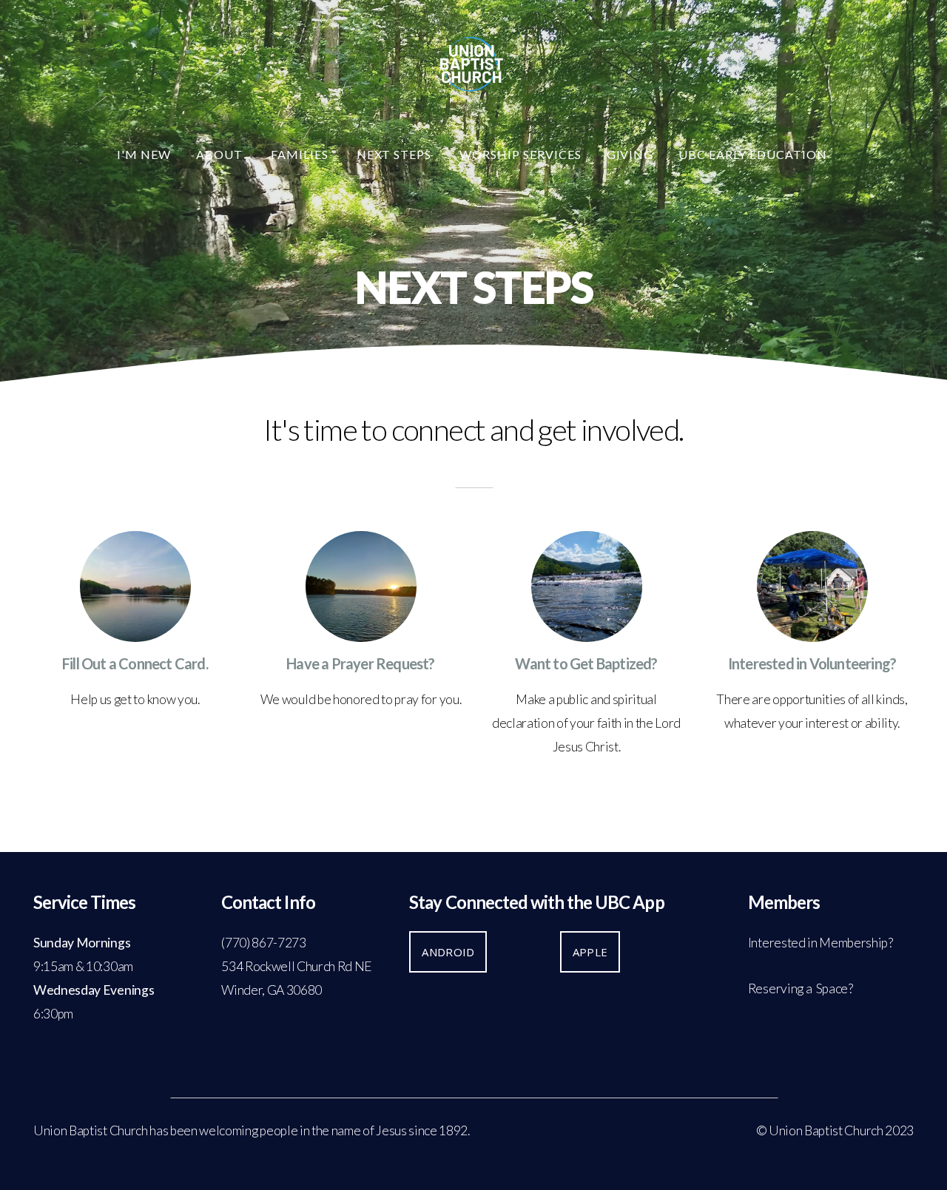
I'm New (144, 154)
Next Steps (396, 154)
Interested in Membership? (820, 942)
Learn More (135, 754)
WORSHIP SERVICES (520, 154)
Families (301, 154)
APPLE (590, 951)
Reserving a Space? (800, 988)
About (221, 154)
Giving (630, 154)
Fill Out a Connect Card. (135, 663)
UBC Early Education (753, 154)
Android (448, 951)
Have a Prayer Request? (360, 663)
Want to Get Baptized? (586, 663)
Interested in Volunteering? (812, 663)
